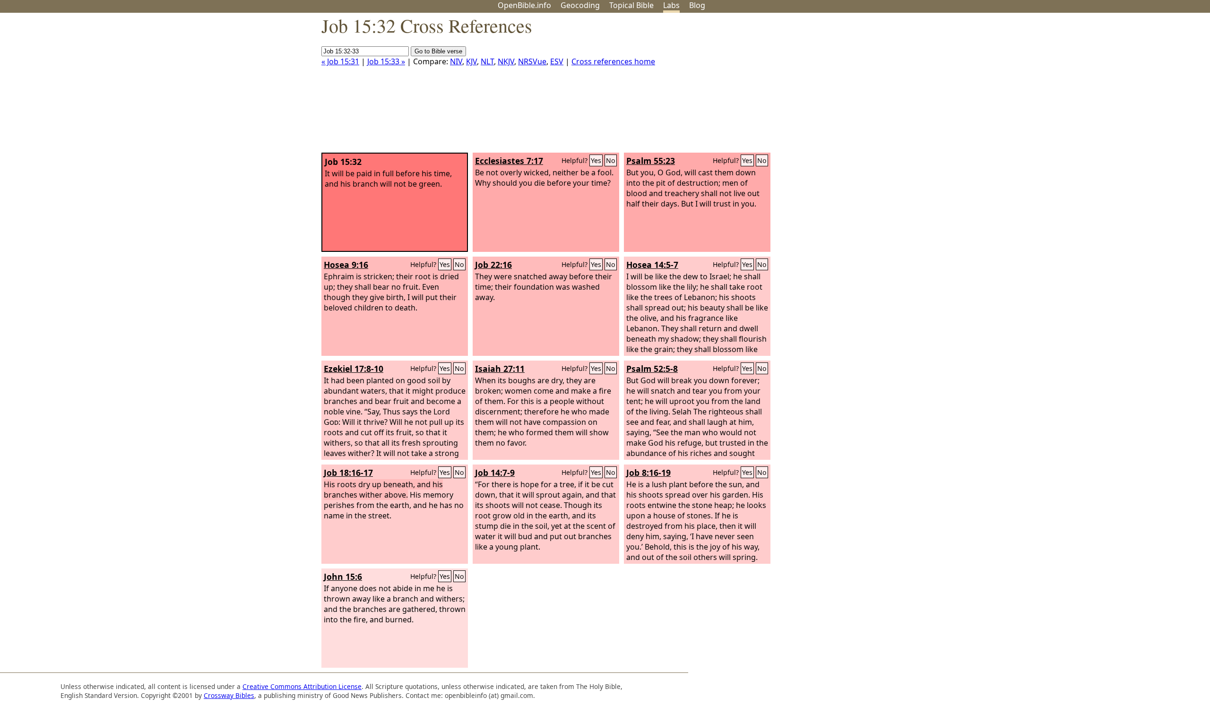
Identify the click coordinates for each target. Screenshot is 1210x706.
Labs (671, 5)
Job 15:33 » (386, 61)
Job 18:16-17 (348, 472)
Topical (631, 5)
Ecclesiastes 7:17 (509, 160)
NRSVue (532, 61)
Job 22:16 (493, 264)
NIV (456, 61)
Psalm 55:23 (650, 160)
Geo (580, 5)
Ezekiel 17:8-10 (353, 368)
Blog (697, 5)
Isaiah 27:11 (500, 368)
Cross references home (613, 61)
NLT (487, 61)
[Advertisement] (1114, 86)
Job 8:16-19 (648, 472)
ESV (556, 61)
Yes (596, 160)
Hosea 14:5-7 (652, 264)
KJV (471, 61)
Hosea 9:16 (346, 264)
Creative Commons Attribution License (302, 686)
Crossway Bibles (229, 695)
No (610, 160)
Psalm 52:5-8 (652, 368)
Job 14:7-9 (495, 472)
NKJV (506, 61)
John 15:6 (343, 576)
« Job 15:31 (340, 61)
